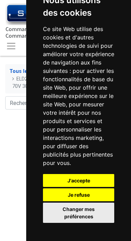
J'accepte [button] (78, 180)
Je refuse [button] (79, 195)
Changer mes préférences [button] (79, 212)
